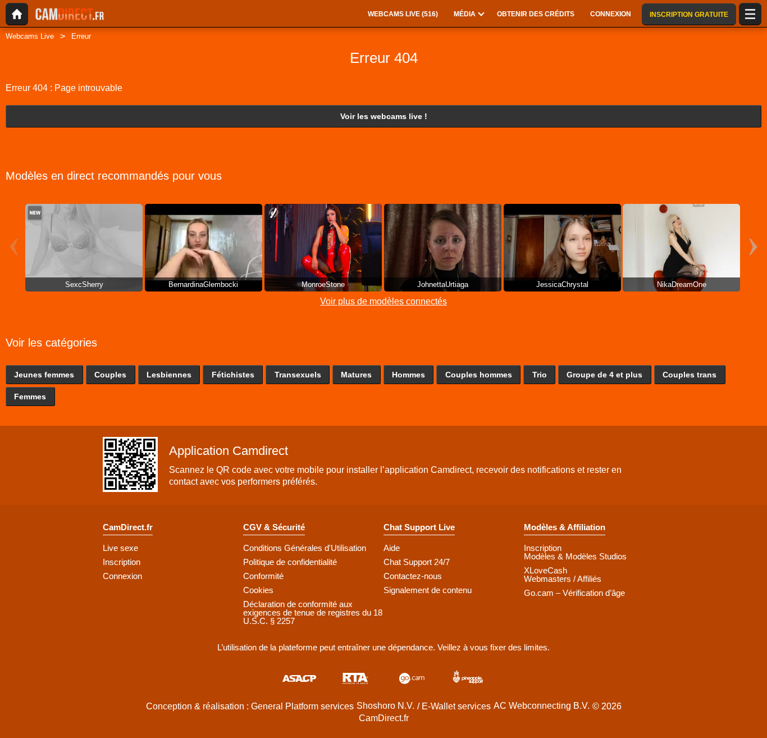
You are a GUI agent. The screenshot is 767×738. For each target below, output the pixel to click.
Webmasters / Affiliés (562, 579)
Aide (391, 548)
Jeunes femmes (44, 374)
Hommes (408, 374)
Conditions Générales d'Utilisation (304, 548)
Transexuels (298, 374)
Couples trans (689, 374)
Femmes (30, 396)
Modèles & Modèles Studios (575, 556)
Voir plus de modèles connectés (383, 301)
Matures (356, 374)
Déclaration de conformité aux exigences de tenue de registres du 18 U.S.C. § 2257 (312, 612)
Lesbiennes (169, 374)
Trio (539, 374)
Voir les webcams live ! (383, 116)
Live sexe (120, 548)
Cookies (258, 590)
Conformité (263, 576)
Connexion (122, 576)
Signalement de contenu (427, 590)
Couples (110, 374)
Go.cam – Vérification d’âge (574, 593)
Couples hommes (478, 374)
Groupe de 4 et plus (604, 374)
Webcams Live (30, 36)
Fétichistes (233, 374)
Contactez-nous (412, 576)
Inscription (121, 562)
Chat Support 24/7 (416, 562)
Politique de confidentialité (290, 562)
